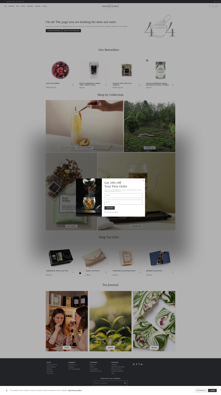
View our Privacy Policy (111, 212)
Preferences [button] (200, 390)
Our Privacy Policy (75, 390)
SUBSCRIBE (109, 208)
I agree (212, 390)
